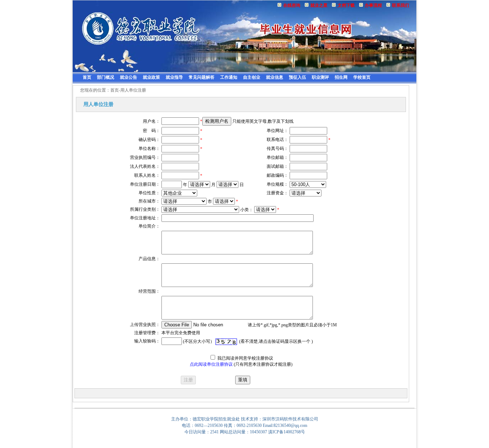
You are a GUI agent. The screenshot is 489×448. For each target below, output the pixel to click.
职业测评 (320, 77)
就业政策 (151, 77)
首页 (87, 77)
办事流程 (373, 5)
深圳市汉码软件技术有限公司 (290, 419)
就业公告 (128, 77)
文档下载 (346, 5)
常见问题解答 (201, 77)
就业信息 (274, 77)
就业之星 (319, 5)
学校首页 (362, 77)
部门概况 (105, 77)
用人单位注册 (133, 90)
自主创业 (251, 77)
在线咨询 (291, 5)
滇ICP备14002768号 (286, 431)
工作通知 (228, 77)
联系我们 (400, 5)
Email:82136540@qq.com (285, 425)
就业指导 (174, 77)
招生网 (341, 77)
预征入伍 (297, 77)
